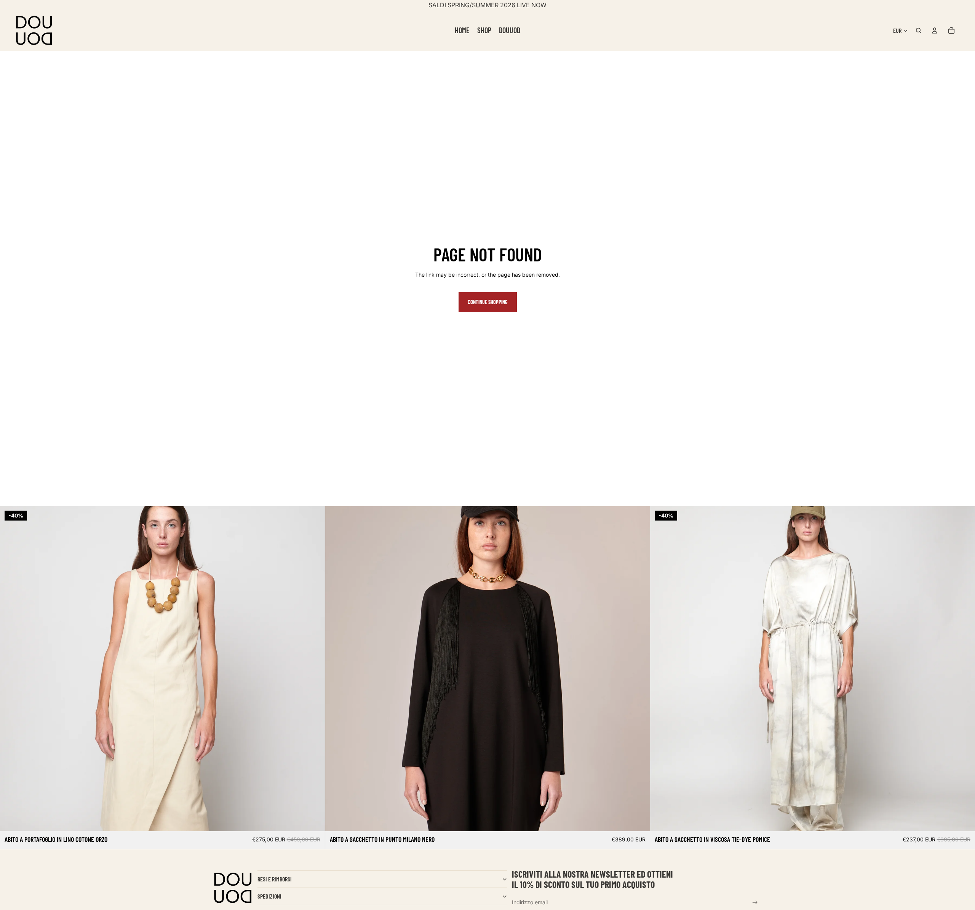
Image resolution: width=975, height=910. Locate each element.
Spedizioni (269, 896)
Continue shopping (488, 302)
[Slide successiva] (313, 668)
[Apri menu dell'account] (934, 30)
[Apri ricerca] (918, 30)
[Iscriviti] (755, 902)
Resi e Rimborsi (274, 879)
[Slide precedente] (11, 668)
